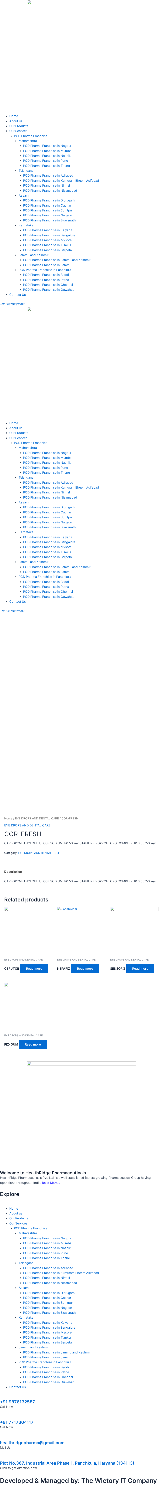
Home (13, 116)
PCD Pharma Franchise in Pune (45, 161)
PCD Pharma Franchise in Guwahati (48, 290)
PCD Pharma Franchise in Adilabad (48, 175)
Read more (34, 969)
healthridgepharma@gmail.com (32, 1442)
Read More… (51, 1183)
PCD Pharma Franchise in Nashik (47, 156)
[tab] (13, 872)
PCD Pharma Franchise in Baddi (46, 275)
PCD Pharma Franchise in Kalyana (47, 230)
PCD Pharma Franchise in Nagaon (47, 215)
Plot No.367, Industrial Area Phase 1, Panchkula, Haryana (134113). (68, 1463)
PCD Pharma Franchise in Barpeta (47, 250)
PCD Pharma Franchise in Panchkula (45, 270)
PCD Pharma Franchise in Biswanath (49, 220)
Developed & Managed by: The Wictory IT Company (78, 1480)
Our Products (18, 126)
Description (13, 872)
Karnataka (26, 225)
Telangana (26, 171)
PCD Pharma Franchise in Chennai (48, 285)
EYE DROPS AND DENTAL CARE (37, 818)
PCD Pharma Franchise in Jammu (47, 265)
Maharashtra (28, 141)
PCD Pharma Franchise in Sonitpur (48, 210)
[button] (81, 111)
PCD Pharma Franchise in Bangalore (49, 235)
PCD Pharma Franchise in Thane (46, 166)
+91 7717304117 (17, 1422)
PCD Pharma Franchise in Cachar (47, 205)
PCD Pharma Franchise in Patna (46, 280)
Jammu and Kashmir (33, 255)
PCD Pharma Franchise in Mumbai (47, 151)
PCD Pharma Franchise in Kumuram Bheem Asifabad (61, 181)
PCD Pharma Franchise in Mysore (47, 240)
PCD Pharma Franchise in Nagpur (47, 146)
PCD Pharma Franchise (30, 136)
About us (15, 121)
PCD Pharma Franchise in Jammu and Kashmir (56, 260)
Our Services (18, 131)
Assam (24, 195)
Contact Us (17, 295)
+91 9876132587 (17, 1401)
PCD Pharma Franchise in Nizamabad (50, 191)
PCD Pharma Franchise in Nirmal (46, 185)
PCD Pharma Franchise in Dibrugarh (49, 200)
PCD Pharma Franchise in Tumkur (47, 245)
